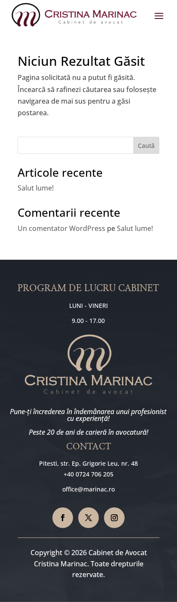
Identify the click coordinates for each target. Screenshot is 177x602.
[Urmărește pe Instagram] (114, 517)
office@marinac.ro (88, 489)
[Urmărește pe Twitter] (88, 517)
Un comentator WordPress (61, 228)
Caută (146, 145)
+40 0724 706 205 (88, 474)
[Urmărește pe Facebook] (62, 517)
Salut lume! (36, 188)
